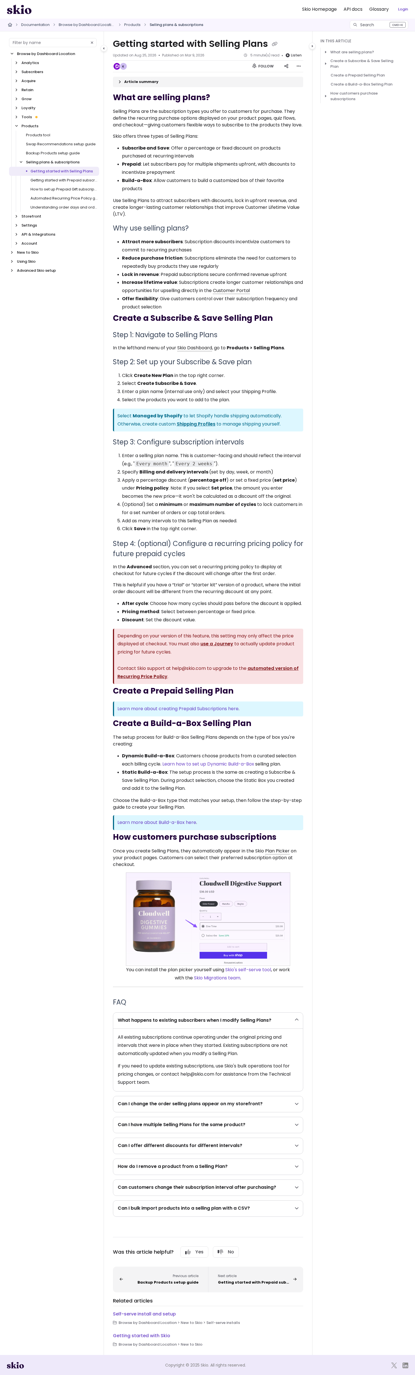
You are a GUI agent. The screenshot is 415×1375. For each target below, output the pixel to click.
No (231, 1252)
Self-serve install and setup (144, 1314)
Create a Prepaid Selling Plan (358, 75)
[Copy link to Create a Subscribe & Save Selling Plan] (281, 318)
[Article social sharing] (286, 66)
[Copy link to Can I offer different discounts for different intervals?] (251, 1145)
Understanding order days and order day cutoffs (64, 207)
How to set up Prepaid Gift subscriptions (64, 189)
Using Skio (26, 261)
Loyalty (28, 108)
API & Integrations (38, 234)
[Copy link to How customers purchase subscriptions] (285, 837)
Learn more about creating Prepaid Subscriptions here (178, 708)
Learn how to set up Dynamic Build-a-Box (208, 764)
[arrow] (325, 52)
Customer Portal (231, 290)
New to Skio (28, 252)
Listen (296, 55)
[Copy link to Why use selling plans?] (197, 228)
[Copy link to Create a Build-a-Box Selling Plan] (260, 723)
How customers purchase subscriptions (354, 96)
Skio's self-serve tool (248, 969)
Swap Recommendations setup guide (61, 144)
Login (403, 9)
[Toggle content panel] (312, 46)
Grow (26, 99)
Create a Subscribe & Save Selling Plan (361, 63)
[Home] (19, 9)
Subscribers (32, 71)
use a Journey (216, 644)
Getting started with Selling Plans (61, 171)
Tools (26, 117)
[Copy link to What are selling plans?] (219, 97)
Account (29, 243)
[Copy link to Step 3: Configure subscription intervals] (252, 442)
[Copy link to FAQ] (135, 1002)
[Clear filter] (92, 42)
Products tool (38, 135)
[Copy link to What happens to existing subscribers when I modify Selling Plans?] (280, 1020)
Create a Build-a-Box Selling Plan (361, 84)
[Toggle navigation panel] (104, 48)
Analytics (30, 62)
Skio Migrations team (217, 978)
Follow (265, 66)
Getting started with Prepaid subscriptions (64, 180)
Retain (27, 90)
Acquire (28, 81)
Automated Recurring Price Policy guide (64, 198)
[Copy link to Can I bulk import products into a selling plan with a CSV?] (258, 1208)
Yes (199, 1252)
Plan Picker (277, 851)
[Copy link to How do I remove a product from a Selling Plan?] (236, 1166)
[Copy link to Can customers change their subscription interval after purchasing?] (285, 1187)
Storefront (31, 216)
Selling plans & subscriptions (176, 24)
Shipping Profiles (196, 424)
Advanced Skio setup (36, 270)
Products (132, 24)
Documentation (35, 24)
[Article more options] (298, 66)
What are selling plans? (352, 52)
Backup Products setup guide (53, 153)
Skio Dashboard (194, 348)
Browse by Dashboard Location (87, 24)
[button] (379, 24)
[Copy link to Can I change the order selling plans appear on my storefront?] (271, 1104)
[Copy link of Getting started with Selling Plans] (274, 44)
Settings (29, 225)
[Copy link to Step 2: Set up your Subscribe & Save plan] (260, 362)
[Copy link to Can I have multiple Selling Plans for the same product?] (254, 1125)
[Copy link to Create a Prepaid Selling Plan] (242, 691)
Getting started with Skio (141, 1335)
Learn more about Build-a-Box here (156, 822)
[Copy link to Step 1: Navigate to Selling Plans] (226, 335)
